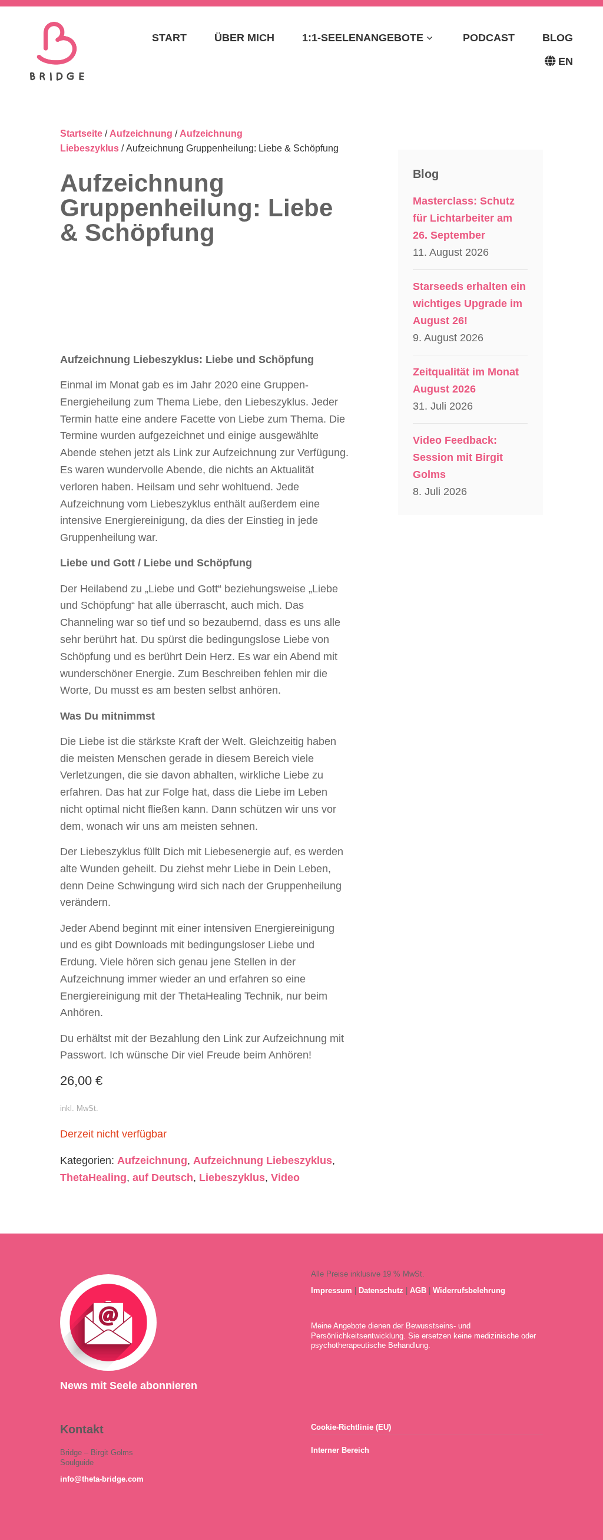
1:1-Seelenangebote (362, 38)
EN (565, 61)
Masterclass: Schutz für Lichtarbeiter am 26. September (464, 218)
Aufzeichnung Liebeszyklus (262, 1160)
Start (169, 38)
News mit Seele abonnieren (128, 1385)
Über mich (244, 38)
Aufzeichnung (141, 133)
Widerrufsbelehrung (469, 1290)
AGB (418, 1290)
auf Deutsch (162, 1177)
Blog (557, 38)
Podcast (488, 38)
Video (285, 1177)
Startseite (81, 133)
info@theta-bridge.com (102, 1479)
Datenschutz (381, 1290)
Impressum (331, 1290)
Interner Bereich (340, 1450)
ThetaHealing (93, 1177)
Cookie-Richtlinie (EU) (351, 1427)
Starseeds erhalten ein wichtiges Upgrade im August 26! (469, 304)
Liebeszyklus (232, 1177)
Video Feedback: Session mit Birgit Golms (458, 457)
